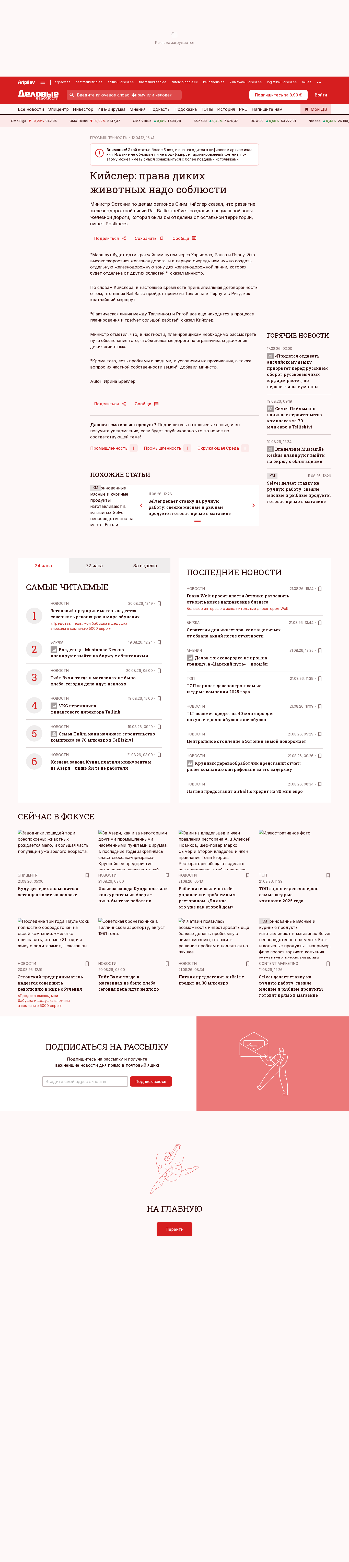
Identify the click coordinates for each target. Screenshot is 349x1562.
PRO (243, 109)
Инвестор (83, 109)
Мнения (137, 109)
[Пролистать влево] (141, 505)
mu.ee (306, 82)
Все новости (31, 109)
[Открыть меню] (42, 82)
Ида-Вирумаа (111, 109)
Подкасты (159, 109)
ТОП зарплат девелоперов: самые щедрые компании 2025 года (288, 894)
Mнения (194, 650)
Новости (60, 603)
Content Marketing (278, 963)
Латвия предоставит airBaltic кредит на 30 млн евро (245, 791)
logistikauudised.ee (282, 82)
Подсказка (186, 109)
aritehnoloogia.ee (184, 82)
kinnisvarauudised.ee (246, 82)
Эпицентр (58, 109)
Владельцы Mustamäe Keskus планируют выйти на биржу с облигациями (296, 455)
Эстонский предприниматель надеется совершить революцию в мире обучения (50, 983)
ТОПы (207, 109)
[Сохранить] (159, 603)
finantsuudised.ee (152, 82)
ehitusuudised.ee (121, 82)
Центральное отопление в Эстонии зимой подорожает (246, 741)
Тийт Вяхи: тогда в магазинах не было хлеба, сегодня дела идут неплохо (128, 983)
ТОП (191, 678)
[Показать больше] (319, 82)
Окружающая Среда (218, 448)
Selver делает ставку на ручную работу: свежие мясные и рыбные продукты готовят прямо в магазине (189, 507)
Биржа (57, 642)
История (226, 109)
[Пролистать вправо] (254, 505)
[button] (85, 1081)
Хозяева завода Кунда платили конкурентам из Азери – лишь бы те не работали (133, 894)
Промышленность (108, 448)
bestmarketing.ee (89, 82)
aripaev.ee (63, 82)
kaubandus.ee (214, 82)
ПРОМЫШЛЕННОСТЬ (108, 138)
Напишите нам (267, 109)
